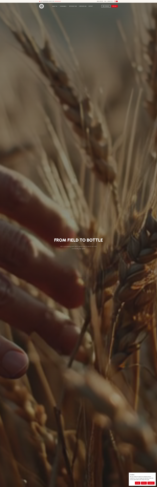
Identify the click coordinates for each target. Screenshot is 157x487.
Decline (144, 483)
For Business (63, 6)
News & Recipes (100, 1)
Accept (137, 483)
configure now (57, 1)
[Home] (41, 6)
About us (54, 6)
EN (116, 1)
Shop (115, 6)
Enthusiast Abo (73, 6)
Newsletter (110, 1)
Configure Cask (82, 6)
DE (114, 1)
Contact (90, 6)
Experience (106, 6)
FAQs (105, 1)
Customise (151, 483)
